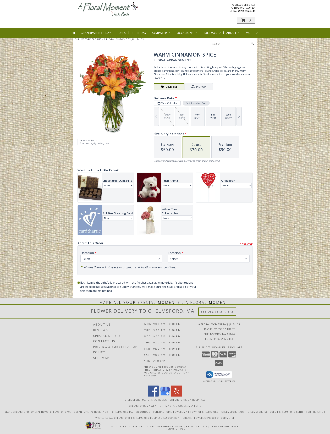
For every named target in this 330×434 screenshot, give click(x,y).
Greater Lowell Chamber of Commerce (209, 417)
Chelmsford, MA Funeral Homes (145, 399)
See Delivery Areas (217, 312)
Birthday (138, 33)
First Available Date (196, 103)
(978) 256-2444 (246, 11)
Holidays (210, 33)
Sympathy (160, 33)
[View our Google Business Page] (165, 395)
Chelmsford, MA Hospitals (188, 399)
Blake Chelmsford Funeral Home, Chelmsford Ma (38, 411)
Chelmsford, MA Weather (146, 405)
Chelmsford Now (233, 411)
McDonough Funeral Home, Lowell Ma (162, 411)
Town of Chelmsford (204, 411)
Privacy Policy (196, 426)
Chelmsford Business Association (156, 417)
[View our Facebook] (153, 395)
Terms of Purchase (224, 426)
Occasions (185, 33)
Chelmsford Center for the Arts (301, 411)
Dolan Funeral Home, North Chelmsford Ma (104, 411)
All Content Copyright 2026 (131, 426)
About (231, 33)
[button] (246, 20)
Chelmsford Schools (262, 411)
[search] (252, 43)
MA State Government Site (183, 405)
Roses (121, 33)
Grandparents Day (96, 33)
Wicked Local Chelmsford (113, 417)
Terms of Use (175, 428)
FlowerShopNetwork (167, 426)
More (250, 33)
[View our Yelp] (176, 395)
